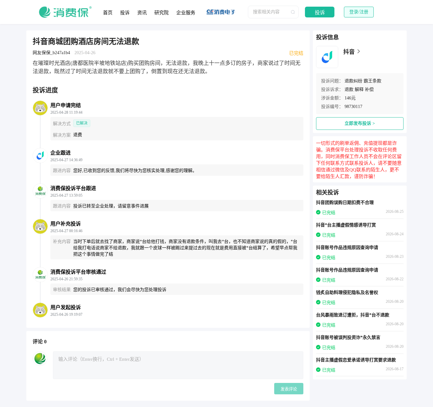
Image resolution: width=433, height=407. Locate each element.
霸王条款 (372, 81)
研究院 (161, 12)
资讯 (142, 12)
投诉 (125, 12)
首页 (108, 12)
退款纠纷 (353, 81)
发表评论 (289, 389)
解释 (359, 89)
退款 (349, 89)
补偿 (369, 89)
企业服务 (185, 12)
